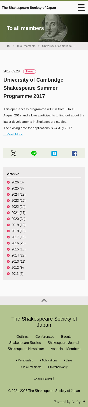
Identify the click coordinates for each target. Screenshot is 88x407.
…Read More (13, 134)
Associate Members (66, 349)
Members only (58, 367)
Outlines (22, 336)
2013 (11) (18, 261)
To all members (26, 46)
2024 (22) (18, 194)
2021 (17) (18, 213)
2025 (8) (18, 188)
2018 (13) (18, 231)
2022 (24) (18, 206)
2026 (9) (18, 182)
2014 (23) (18, 255)
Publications (49, 360)
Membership (25, 360)
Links (68, 360)
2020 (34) (18, 219)
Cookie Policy (42, 379)
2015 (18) (18, 249)
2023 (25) (18, 200)
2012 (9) (18, 267)
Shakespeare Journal (63, 343)
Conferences (44, 336)
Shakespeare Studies (25, 343)
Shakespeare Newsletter (26, 349)
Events (66, 336)
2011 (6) (17, 273)
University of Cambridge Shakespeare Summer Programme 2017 (59, 46)
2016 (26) (18, 243)
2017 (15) (18, 237)
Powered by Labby (68, 402)
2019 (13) (18, 225)
